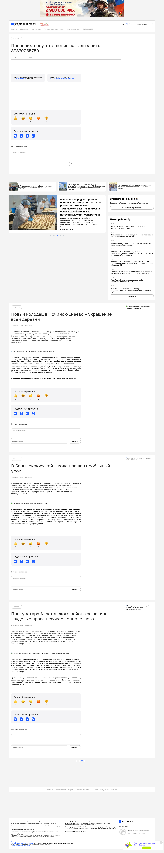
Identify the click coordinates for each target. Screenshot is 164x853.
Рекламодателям (73, 29)
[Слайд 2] (53, 235)
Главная (14, 29)
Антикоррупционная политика (20, 842)
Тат (132, 24)
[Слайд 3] (57, 235)
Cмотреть (146, 848)
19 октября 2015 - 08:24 (17, 477)
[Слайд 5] (63, 235)
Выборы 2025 (88, 29)
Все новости (132, 296)
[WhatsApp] (33, 136)
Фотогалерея (36, 29)
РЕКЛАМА (16, 39)
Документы (104, 790)
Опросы (71, 790)
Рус (123, 24)
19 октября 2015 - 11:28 (17, 325)
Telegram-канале (20, 78)
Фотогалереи (61, 790)
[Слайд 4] (60, 235)
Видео (95, 790)
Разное (114, 790)
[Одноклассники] (21, 136)
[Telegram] (27, 136)
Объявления (24, 29)
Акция (62, 29)
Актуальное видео (51, 29)
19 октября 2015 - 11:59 (17, 57)
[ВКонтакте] (15, 136)
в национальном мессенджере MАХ (62, 78)
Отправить (74, 164)
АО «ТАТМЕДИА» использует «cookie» (22, 843)
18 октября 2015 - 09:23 (17, 625)
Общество (16, 307)
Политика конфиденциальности (20, 845)
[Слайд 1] (50, 235)
